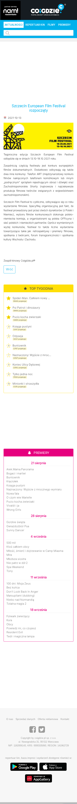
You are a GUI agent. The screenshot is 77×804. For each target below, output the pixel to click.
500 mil (11, 542)
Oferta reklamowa (48, 719)
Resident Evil (14, 632)
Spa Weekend (15, 567)
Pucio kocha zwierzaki (27, 317)
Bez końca (13, 587)
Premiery (64, 24)
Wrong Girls (13, 509)
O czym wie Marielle (19, 497)
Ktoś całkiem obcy (17, 546)
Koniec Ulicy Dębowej (26, 364)
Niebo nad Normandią (20, 599)
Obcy (9, 624)
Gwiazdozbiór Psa (17, 526)
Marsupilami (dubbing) (20, 595)
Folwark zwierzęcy (18, 616)
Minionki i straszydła (26, 383)
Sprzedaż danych (25, 719)
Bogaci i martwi (16, 473)
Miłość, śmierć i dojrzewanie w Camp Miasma (34, 551)
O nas (9, 719)
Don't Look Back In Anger (22, 591)
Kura (9, 620)
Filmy (51, 24)
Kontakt (65, 719)
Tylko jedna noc (23, 374)
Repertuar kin (35, 24)
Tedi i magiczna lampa (20, 636)
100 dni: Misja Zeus (18, 583)
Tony (9, 571)
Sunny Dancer (15, 530)
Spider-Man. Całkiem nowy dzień (32, 298)
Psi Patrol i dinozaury (26, 307)
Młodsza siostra (16, 559)
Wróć (9, 269)
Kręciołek (12, 481)
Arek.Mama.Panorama (20, 469)
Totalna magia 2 (16, 603)
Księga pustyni (22, 326)
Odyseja (18, 336)
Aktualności (14, 24)
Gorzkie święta (15, 522)
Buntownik (19, 345)
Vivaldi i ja (12, 505)
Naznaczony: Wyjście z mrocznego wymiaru (32, 355)
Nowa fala (12, 493)
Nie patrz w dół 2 (17, 563)
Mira (9, 554)
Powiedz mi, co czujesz (21, 628)
